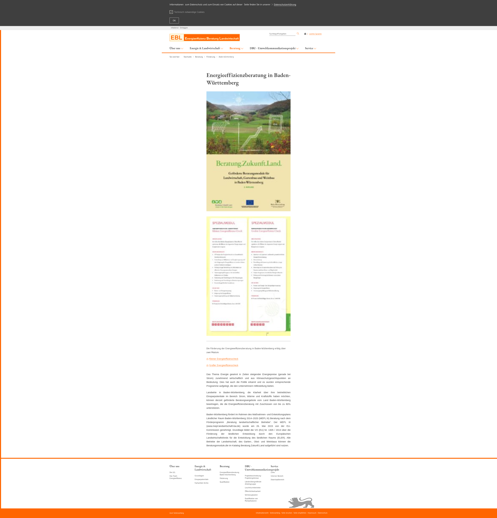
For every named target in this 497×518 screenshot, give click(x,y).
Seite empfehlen (300, 513)
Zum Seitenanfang (177, 513)
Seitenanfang (275, 513)
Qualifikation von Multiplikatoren (251, 499)
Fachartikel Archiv (201, 483)
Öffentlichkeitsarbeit (253, 491)
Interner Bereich (277, 476)
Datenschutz (322, 513)
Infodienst (175, 28)
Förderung (224, 478)
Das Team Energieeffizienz (176, 477)
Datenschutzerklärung (285, 4)
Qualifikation (224, 482)
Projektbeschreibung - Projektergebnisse (253, 477)
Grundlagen (199, 476)
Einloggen (184, 28)
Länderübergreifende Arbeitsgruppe (253, 482)
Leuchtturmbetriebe (253, 487)
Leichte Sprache (315, 34)
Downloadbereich (277, 479)
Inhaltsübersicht (262, 513)
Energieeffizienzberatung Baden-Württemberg (229, 473)
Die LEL (172, 472)
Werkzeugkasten (251, 495)
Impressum (312, 513)
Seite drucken (287, 513)
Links (273, 472)
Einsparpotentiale (201, 479)
